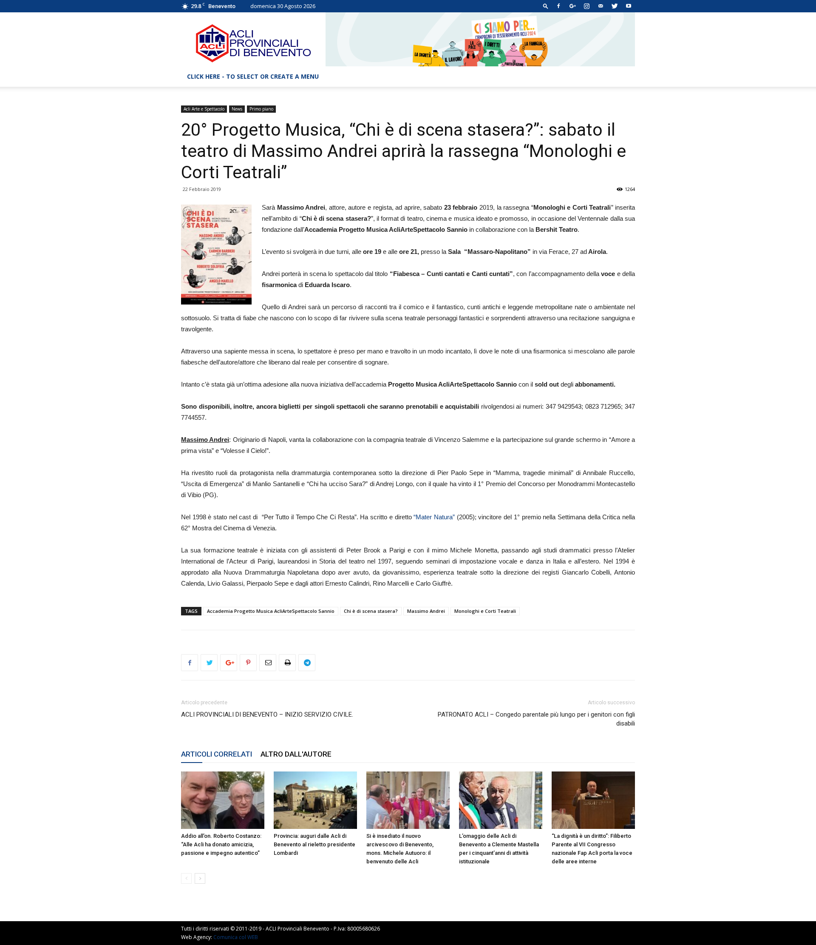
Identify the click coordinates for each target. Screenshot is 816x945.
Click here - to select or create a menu (253, 76)
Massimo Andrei (426, 611)
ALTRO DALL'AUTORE (296, 754)
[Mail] (600, 6)
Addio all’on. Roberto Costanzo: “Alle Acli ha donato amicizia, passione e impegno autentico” (221, 844)
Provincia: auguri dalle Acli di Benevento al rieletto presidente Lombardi (314, 844)
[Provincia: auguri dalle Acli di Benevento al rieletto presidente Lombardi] (315, 800)
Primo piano (261, 109)
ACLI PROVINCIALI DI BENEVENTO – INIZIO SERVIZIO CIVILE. (267, 714)
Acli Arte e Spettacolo (204, 109)
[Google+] (572, 6)
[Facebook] (558, 6)
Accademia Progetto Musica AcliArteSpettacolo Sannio (270, 611)
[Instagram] (586, 6)
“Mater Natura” (434, 517)
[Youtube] (628, 6)
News (237, 109)
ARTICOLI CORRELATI (216, 754)
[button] (545, 6)
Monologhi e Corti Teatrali (485, 611)
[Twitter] (614, 6)
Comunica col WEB (235, 937)
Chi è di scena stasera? (371, 611)
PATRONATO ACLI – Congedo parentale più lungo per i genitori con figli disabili (536, 719)
